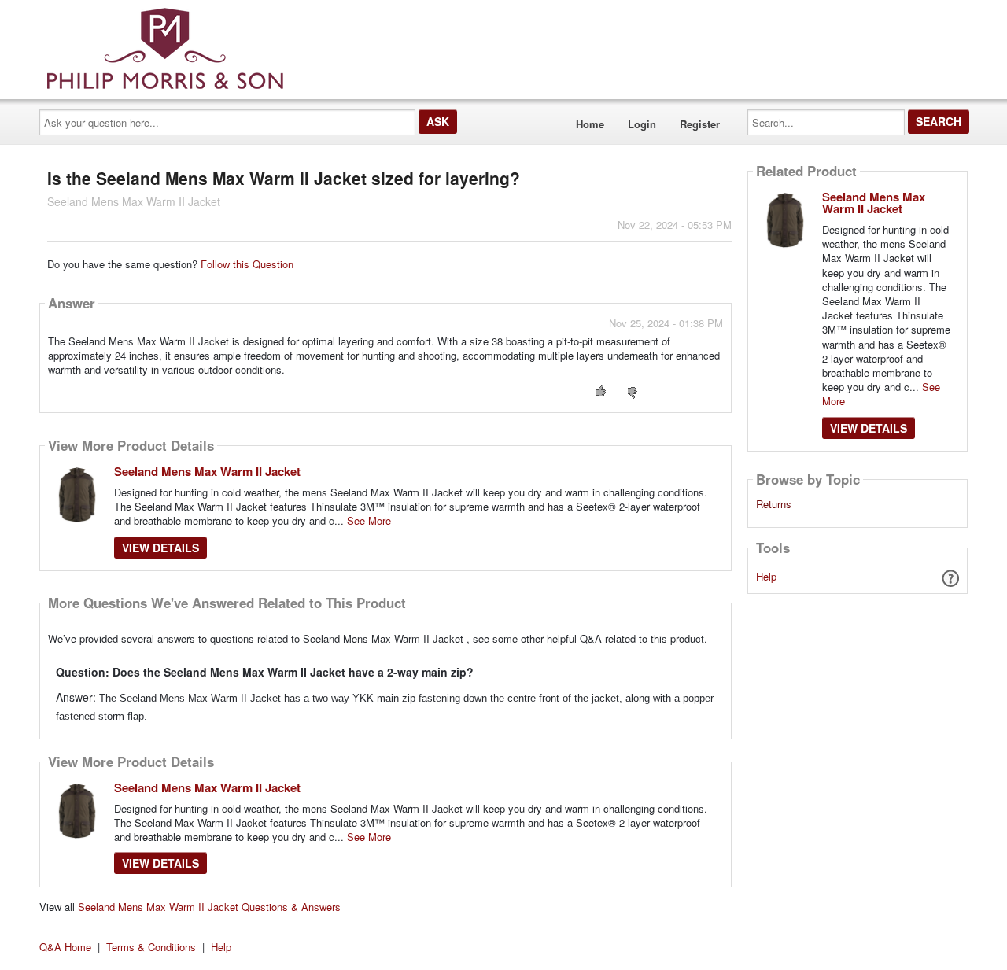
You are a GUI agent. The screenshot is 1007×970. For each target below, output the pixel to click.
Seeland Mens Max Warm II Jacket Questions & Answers (209, 906)
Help (766, 576)
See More (369, 520)
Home (590, 123)
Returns (773, 504)
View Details (160, 547)
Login (642, 123)
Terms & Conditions (151, 946)
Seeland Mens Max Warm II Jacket (207, 471)
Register (700, 123)
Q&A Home (65, 946)
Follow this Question (247, 263)
